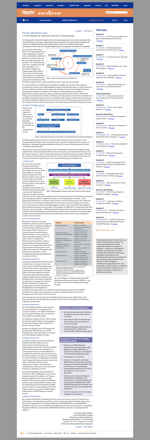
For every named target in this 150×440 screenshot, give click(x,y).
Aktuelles (26, 5)
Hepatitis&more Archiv (96, 20)
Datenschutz (57, 433)
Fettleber (98, 5)
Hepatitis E (100, 34)
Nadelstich (115, 5)
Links (125, 20)
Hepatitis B (100, 73)
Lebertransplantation (103, 94)
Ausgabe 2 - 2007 (81, 31)
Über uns (66, 433)
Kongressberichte (45, 20)
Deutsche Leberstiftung (104, 114)
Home (26, 20)
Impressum (48, 433)
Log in (125, 5)
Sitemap (73, 433)
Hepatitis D (100, 64)
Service (114, 20)
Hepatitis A (100, 199)
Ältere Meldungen (103, 230)
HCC (106, 5)
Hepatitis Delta (74, 5)
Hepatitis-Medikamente (69, 20)
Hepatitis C (100, 45)
